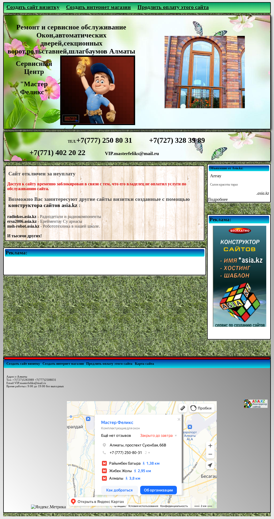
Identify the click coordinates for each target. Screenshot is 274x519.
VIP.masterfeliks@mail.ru (132, 153)
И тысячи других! (24, 236)
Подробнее (218, 199)
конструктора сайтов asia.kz (42, 205)
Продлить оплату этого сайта (173, 7)
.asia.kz (262, 193)
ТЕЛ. (72, 142)
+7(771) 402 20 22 (57, 152)
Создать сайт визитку (32, 7)
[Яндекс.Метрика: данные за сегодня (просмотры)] (48, 507)
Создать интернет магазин (98, 7)
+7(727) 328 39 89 (177, 140)
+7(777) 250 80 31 (106, 140)
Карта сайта (144, 364)
